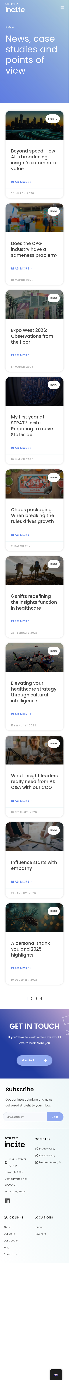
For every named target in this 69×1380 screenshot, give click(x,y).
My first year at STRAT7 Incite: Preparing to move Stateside (32, 426)
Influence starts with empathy (34, 865)
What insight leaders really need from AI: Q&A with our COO (34, 781)
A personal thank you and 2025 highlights (30, 949)
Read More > (21, 182)
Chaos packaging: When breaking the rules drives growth (32, 515)
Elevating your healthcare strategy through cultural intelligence (33, 692)
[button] (62, 8)
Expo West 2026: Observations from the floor (32, 336)
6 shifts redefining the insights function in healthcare (34, 602)
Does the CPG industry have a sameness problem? (34, 249)
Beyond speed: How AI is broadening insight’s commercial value (34, 160)
